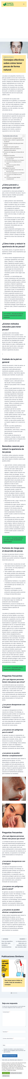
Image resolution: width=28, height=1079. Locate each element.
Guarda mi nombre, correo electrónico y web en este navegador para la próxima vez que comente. (14, 1050)
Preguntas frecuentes (9, 155)
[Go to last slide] (4, 975)
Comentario (6, 1012)
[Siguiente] (24, 975)
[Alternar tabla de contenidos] (22, 136)
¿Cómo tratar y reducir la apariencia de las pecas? (14, 140)
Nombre (5, 1031)
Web (4, 1045)
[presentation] (14, 968)
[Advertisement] (14, 22)
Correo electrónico (8, 1038)
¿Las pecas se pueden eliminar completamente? (13, 165)
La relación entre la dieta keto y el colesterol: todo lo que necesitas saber (20, 943)
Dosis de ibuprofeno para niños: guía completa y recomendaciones (7, 943)
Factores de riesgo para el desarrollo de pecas (14, 152)
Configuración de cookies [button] (16, 1073)
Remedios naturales (9, 57)
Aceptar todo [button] (6, 1073)
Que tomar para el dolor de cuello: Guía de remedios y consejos (13, 982)
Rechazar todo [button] (6, 1075)
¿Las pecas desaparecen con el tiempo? (15, 160)
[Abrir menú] (23, 4)
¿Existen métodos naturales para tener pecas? (13, 144)
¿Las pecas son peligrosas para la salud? (13, 162)
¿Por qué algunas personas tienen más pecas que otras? (14, 158)
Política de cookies (11, 1070)
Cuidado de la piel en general (11, 146)
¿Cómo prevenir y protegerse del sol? (13, 138)
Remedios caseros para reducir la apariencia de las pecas (12, 149)
